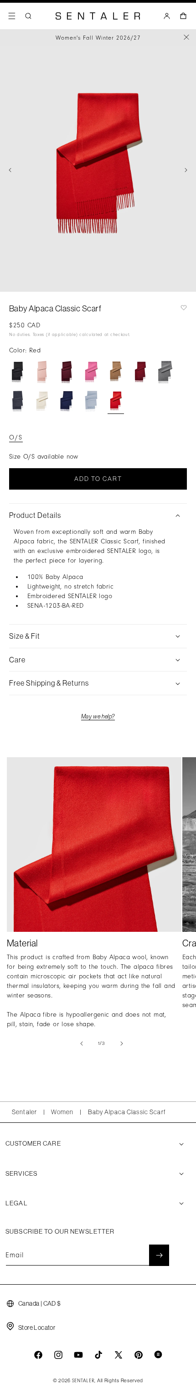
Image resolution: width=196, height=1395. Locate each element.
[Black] (17, 372)
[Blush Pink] (42, 372)
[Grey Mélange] (165, 372)
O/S (16, 437)
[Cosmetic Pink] (91, 372)
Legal (16, 1203)
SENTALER (83, 1381)
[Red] (116, 401)
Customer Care (33, 1143)
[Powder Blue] (91, 401)
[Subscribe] (159, 1255)
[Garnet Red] (140, 372)
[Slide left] (10, 170)
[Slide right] (186, 170)
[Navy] (66, 401)
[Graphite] (17, 401)
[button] (12, 16)
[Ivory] (42, 401)
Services (21, 1173)
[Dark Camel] (116, 372)
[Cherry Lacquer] (66, 372)
